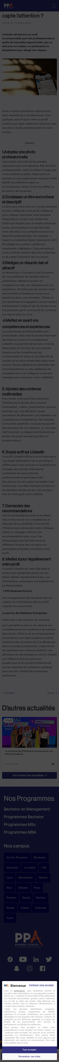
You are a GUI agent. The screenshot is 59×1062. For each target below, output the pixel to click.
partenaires (19, 990)
